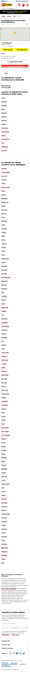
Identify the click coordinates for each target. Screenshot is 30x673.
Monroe (3, 386)
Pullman (3, 446)
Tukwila (3, 532)
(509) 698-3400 (8, 49)
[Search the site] (19, 4)
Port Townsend (5, 435)
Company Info (6, 641)
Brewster (3, 213)
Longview (4, 363)
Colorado (4, 105)
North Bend (4, 401)
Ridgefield (4, 469)
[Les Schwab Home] (6, 4)
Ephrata (3, 299)
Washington (4, 146)
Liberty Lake (4, 360)
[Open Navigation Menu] (27, 5)
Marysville (4, 378)
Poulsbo (3, 438)
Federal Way (4, 307)
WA (14, 16)
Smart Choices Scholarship (8, 588)
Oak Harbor (4, 405)
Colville (3, 262)
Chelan (3, 236)
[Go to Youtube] (17, 653)
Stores (9, 16)
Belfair (3, 191)
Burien (3, 217)
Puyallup (3, 450)
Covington (4, 266)
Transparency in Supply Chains (9, 664)
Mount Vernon (5, 393)
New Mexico (4, 128)
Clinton (3, 251)
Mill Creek (4, 382)
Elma (2, 292)
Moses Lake (4, 390)
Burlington (4, 221)
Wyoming (4, 150)
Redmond (4, 457)
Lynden (3, 367)
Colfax (3, 254)
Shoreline (3, 499)
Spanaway (4, 506)
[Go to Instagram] (20, 653)
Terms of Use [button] (15, 634)
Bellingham (4, 198)
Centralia (3, 228)
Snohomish (4, 502)
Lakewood (4, 356)
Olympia (3, 408)
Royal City (4, 476)
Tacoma (3, 525)
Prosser (3, 442)
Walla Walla (4, 547)
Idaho (3, 109)
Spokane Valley (5, 514)
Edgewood (4, 281)
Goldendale (4, 322)
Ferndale (3, 311)
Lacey (3, 348)
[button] (7, 8)
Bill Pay (5, 1)
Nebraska (4, 120)
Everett (3, 303)
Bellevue (3, 194)
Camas (3, 224)
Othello (3, 420)
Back (6, 73)
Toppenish (4, 529)
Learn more (19, 12)
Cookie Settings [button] (5, 665)
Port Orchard (5, 431)
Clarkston (4, 243)
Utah (2, 143)
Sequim (3, 491)
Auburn (3, 183)
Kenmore (3, 333)
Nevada (3, 124)
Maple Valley (4, 375)
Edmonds (3, 285)
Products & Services (7, 648)
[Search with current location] (2, 24)
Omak (3, 412)
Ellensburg (4, 288)
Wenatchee (4, 551)
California (4, 101)
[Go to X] (13, 653)
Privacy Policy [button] (5, 634)
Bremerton (4, 209)
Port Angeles (5, 427)
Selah (2, 487)
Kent (2, 341)
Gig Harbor (4, 318)
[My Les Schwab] (23, 4)
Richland (3, 465)
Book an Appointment (22, 1)
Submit (15, 627)
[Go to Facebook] (10, 653)
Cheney (3, 239)
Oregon (3, 135)
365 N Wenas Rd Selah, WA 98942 (6, 86)
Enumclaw (4, 296)
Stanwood (4, 517)
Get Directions (22, 49)
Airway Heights (5, 172)
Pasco (3, 423)
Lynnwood (4, 371)
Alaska (3, 98)
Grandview (4, 330)
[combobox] (16, 24)
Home (3, 16)
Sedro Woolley (5, 484)
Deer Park (4, 273)
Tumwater (4, 536)
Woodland (4, 555)
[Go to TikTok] (23, 653)
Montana (3, 116)
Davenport (4, 270)
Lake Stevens (5, 352)
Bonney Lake (4, 202)
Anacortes (4, 176)
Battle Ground (5, 187)
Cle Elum (3, 247)
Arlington (4, 179)
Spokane (3, 510)
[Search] (27, 24)
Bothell (3, 206)
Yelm (2, 562)
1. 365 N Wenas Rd (6, 43)
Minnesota (4, 113)
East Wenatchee (5, 277)
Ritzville (3, 472)
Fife (2, 315)
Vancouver (4, 544)
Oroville (3, 416)
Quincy (3, 454)
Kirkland (3, 345)
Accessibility (22, 664)
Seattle (3, 480)
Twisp (3, 540)
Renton (3, 461)
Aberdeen (4, 168)
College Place (5, 258)
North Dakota (5, 131)
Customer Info (6, 644)
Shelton (3, 495)
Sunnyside (4, 521)
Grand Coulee (5, 326)
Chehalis (3, 232)
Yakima (3, 559)
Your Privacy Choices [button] (6, 666)
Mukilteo (3, 397)
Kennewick (4, 337)
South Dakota (5, 139)
